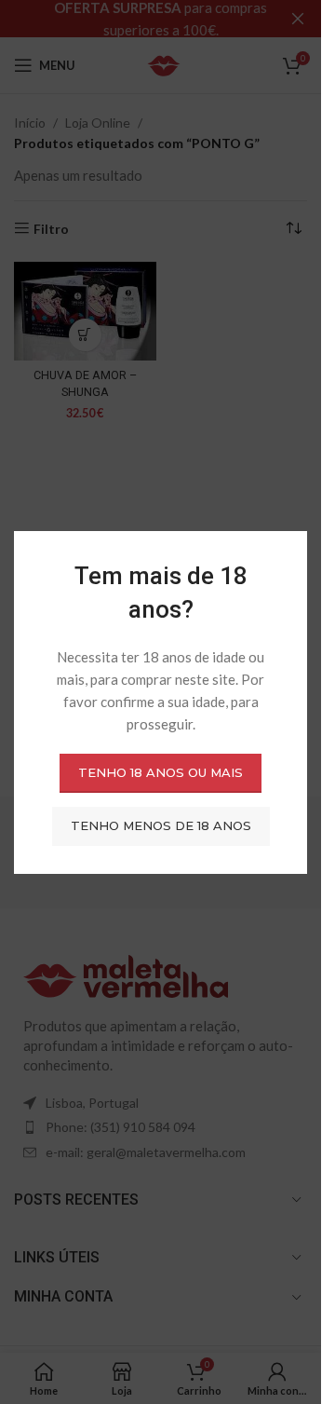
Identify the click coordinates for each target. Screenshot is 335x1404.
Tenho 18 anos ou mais (160, 772)
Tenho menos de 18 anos (161, 825)
